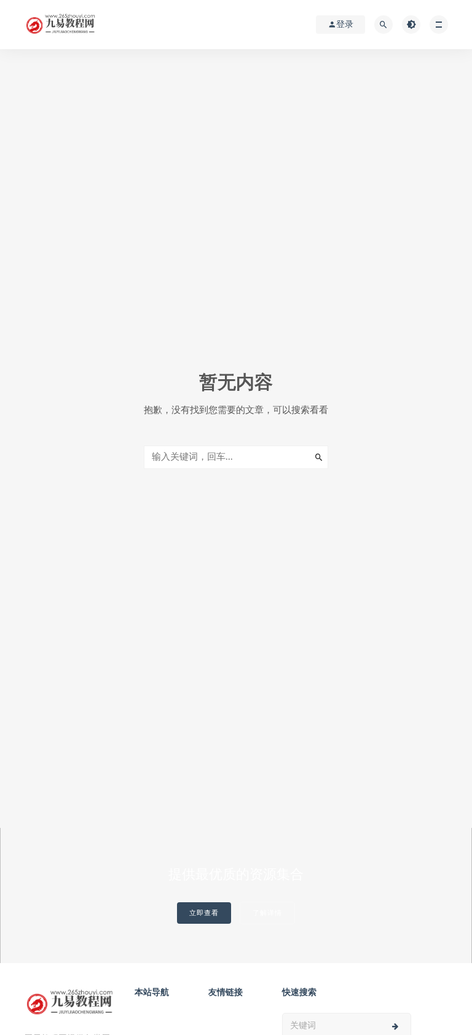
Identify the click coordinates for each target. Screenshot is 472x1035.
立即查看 (204, 913)
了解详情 (267, 913)
